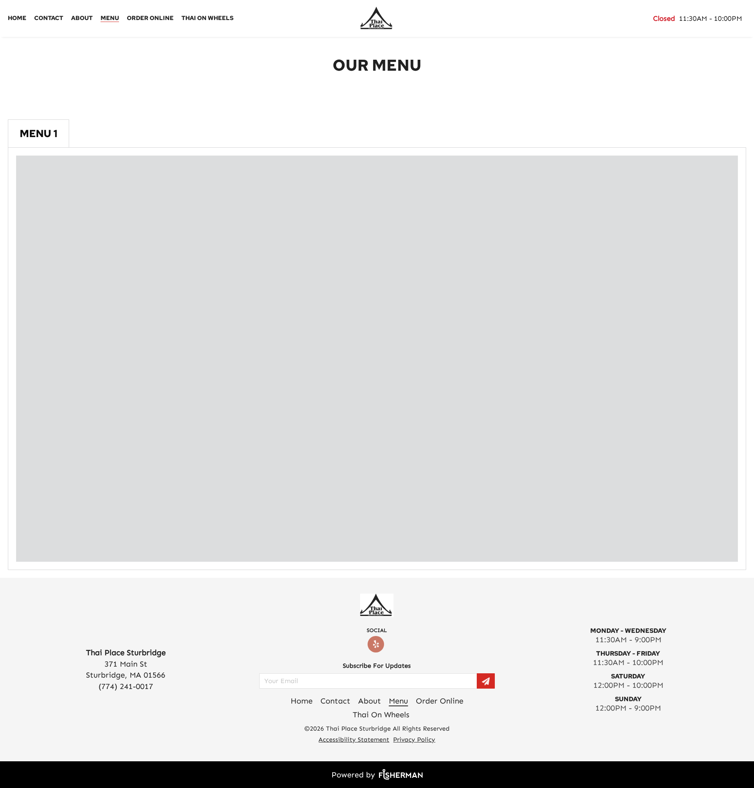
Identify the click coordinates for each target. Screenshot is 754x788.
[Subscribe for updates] (486, 681)
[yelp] (377, 644)
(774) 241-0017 (126, 686)
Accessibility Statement (353, 739)
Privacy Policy (414, 739)
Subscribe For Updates (377, 665)
